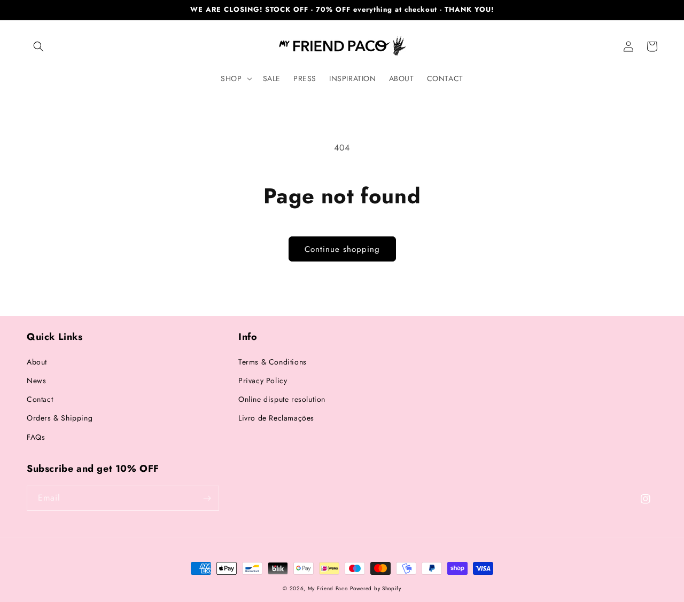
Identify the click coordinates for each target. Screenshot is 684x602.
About (37, 362)
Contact (40, 399)
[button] (38, 46)
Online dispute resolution (281, 399)
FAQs (36, 437)
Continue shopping (342, 249)
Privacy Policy (262, 380)
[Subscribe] (207, 498)
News (36, 380)
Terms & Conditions (272, 362)
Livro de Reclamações (276, 418)
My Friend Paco (328, 588)
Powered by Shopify (375, 588)
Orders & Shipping (59, 418)
